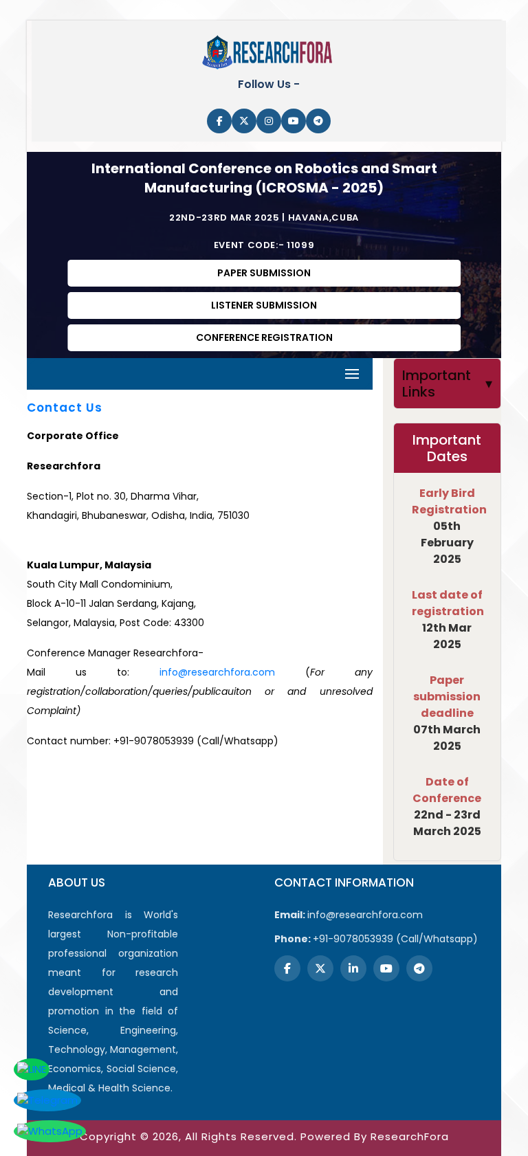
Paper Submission (264, 273)
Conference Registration (264, 337)
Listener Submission (264, 305)
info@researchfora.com (217, 672)
